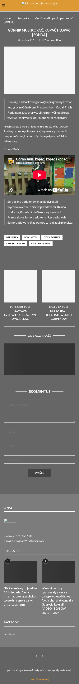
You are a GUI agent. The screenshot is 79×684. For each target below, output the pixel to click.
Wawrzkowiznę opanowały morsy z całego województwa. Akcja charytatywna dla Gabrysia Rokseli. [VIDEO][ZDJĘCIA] (57, 598)
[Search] (75, 5)
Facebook (9, 634)
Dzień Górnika (52, 237)
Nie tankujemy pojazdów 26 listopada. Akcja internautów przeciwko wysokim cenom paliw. (20, 594)
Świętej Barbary (40, 243)
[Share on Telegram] (61, 258)
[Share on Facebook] (43, 258)
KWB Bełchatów (15, 243)
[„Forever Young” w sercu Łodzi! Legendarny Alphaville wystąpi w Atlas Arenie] (39, 367)
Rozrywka (23, 18)
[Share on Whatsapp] (52, 258)
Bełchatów (30, 237)
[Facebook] (39, 656)
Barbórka (12, 237)
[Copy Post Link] (70, 258)
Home (7, 18)
